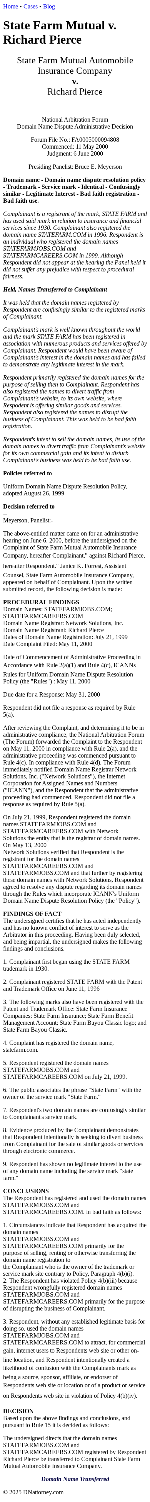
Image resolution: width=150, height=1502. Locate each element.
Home (10, 6)
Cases (30, 6)
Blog (49, 6)
